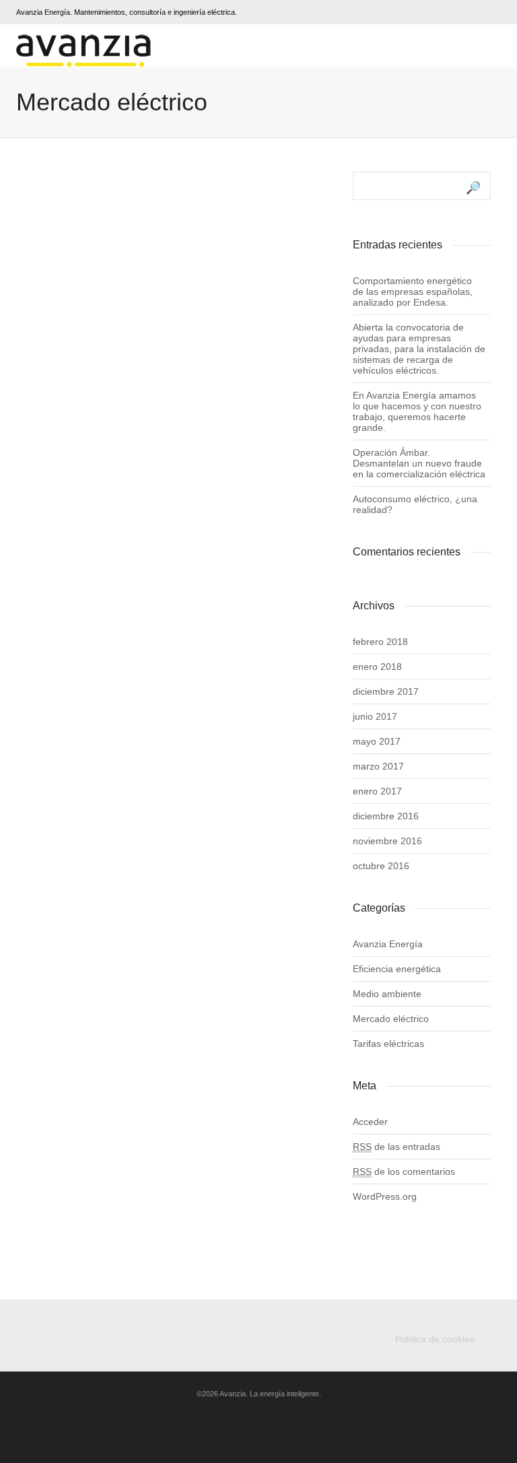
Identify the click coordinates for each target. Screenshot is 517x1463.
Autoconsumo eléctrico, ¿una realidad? (415, 504)
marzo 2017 (378, 766)
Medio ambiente (387, 993)
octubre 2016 (381, 865)
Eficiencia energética (397, 968)
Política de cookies (435, 1339)
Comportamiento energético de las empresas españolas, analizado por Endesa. (413, 291)
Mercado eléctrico (391, 1018)
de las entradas (396, 1146)
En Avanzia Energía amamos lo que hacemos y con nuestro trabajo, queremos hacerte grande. (417, 411)
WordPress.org (385, 1196)
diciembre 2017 (386, 691)
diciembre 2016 (386, 816)
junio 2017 (375, 716)
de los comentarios (404, 1171)
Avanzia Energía (388, 944)
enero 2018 (377, 666)
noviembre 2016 (387, 841)
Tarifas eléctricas (388, 1043)
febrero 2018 (380, 641)
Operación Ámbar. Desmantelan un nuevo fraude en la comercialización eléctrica (419, 463)
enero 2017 (377, 791)
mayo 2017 (377, 741)
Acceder (370, 1121)
